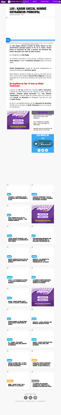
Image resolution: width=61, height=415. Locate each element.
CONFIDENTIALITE (41, 401)
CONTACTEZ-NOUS (19, 401)
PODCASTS (56, 1)
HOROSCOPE (45, 1)
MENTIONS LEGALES (31, 401)
